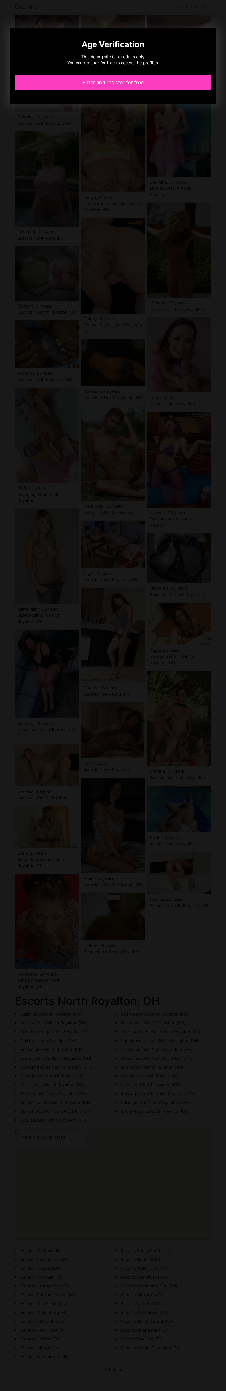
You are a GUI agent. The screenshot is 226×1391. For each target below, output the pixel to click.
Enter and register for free (113, 82)
